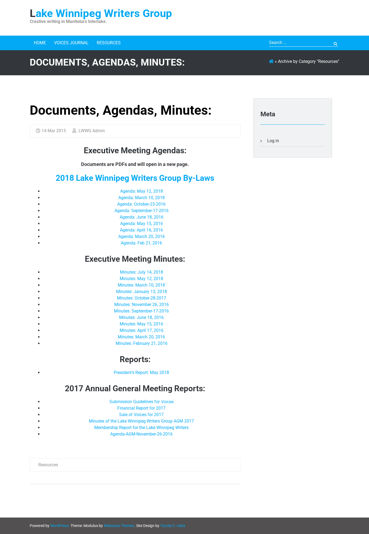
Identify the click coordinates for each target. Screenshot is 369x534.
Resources (109, 42)
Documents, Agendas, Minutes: (121, 110)
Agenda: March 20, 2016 (141, 236)
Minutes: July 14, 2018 (141, 272)
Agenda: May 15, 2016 (141, 223)
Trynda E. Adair (173, 525)
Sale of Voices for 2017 (141, 414)
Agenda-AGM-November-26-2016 (141, 434)
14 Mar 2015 (54, 130)
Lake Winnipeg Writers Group (101, 13)
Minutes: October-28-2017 (141, 298)
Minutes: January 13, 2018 (141, 291)
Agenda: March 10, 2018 (141, 197)
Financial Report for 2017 (141, 408)
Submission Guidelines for (141, 401)
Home (40, 42)
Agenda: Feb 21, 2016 (141, 243)
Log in (273, 140)
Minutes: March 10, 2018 (141, 285)
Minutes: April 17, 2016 (141, 330)
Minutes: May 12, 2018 (141, 278)
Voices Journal (71, 42)
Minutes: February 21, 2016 (141, 343)
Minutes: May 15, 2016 (141, 323)
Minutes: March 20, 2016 (141, 336)
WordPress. (60, 525)
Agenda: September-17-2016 (142, 210)
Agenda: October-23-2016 (141, 204)
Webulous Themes (119, 525)
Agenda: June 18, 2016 (141, 217)
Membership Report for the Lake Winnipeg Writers (141, 427)
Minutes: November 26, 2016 (141, 304)
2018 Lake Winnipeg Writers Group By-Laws (135, 178)
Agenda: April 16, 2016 (141, 230)
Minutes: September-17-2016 (141, 311)
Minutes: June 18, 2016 (141, 317)
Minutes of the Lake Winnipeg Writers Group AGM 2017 (141, 421)
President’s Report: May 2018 (141, 372)
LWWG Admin (91, 130)
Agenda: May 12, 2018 (141, 191)
